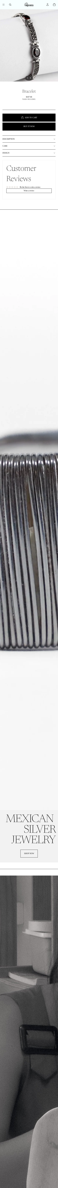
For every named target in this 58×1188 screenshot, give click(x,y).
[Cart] (54, 4)
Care (4, 146)
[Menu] (3, 4)
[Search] (10, 4)
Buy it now (29, 126)
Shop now (29, 853)
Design (5, 153)
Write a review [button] (29, 191)
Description (8, 139)
